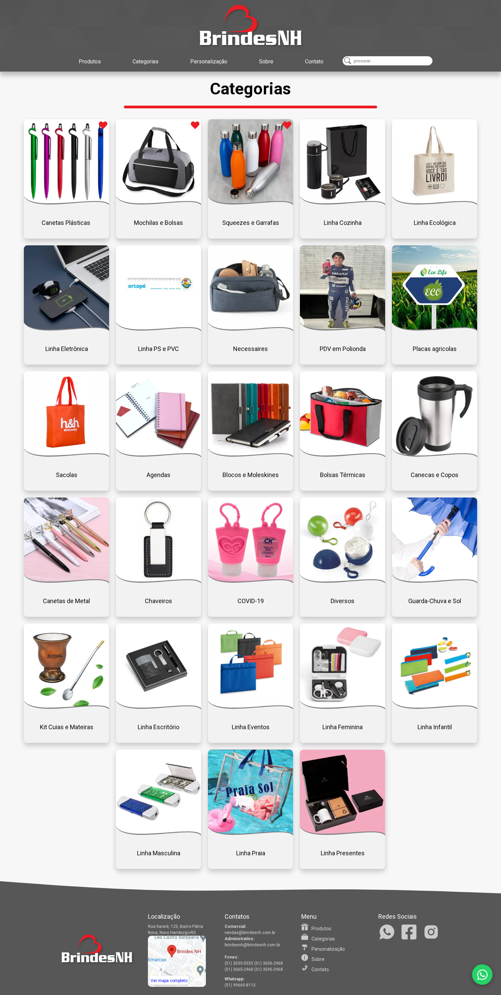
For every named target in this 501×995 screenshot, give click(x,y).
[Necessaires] (250, 328)
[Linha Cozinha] (342, 202)
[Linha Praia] (250, 833)
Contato (314, 61)
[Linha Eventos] (250, 707)
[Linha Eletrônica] (66, 328)
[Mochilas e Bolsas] (158, 202)
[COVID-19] (250, 581)
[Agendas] (158, 454)
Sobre (266, 61)
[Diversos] (342, 581)
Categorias (145, 61)
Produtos (90, 61)
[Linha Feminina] (342, 707)
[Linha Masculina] (158, 833)
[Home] (250, 25)
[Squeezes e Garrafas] (250, 202)
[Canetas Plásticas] (66, 202)
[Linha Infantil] (434, 707)
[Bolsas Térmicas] (342, 454)
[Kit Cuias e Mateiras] (66, 707)
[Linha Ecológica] (434, 202)
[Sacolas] (66, 454)
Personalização (208, 61)
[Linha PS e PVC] (158, 328)
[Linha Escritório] (158, 707)
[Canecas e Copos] (434, 454)
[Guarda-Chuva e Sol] (434, 581)
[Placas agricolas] (434, 328)
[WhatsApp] (482, 974)
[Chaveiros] (158, 581)
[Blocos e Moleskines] (250, 454)
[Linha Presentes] (342, 833)
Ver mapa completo (169, 980)
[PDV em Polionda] (342, 328)
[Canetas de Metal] (66, 581)
